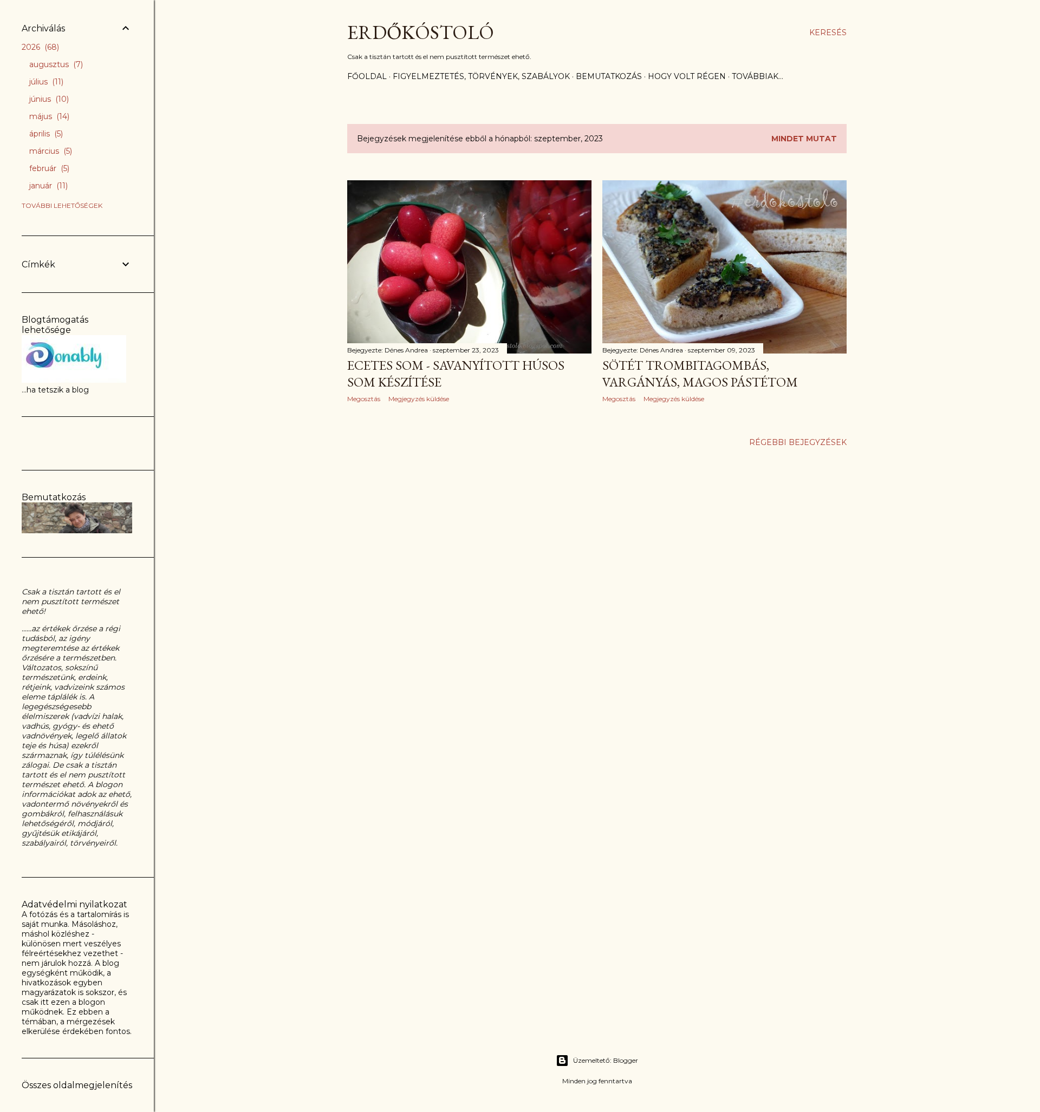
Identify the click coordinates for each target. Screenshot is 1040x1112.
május (48, 116)
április (45, 134)
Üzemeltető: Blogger (605, 1060)
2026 (39, 47)
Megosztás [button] (363, 399)
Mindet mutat (804, 138)
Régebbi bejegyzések (798, 442)
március (49, 151)
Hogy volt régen (687, 76)
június (48, 99)
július (45, 82)
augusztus (55, 64)
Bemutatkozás (609, 76)
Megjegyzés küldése (418, 399)
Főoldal (367, 76)
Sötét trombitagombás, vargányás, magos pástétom (700, 373)
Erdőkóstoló (420, 32)
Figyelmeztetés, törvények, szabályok (481, 76)
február (48, 168)
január (47, 186)
